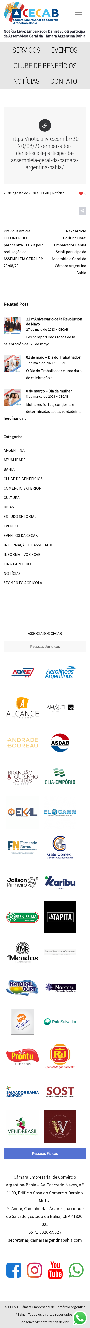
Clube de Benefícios (45, 65)
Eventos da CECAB (21, 535)
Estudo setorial (20, 516)
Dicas (9, 506)
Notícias (26, 81)
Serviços (26, 50)
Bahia (9, 469)
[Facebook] (14, 1270)
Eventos (64, 50)
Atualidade (15, 459)
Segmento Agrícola (23, 582)
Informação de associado (29, 544)
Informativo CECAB (22, 554)
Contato (63, 81)
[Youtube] (55, 1270)
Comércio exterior (23, 488)
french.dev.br (58, 1322)
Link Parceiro (17, 563)
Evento (11, 525)
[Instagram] (34, 1270)
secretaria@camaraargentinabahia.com (45, 1240)
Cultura (12, 497)
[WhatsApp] (76, 1270)
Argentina (14, 450)
